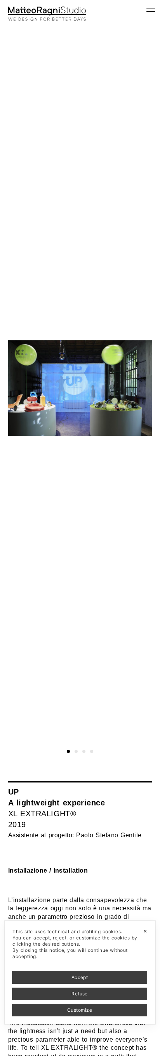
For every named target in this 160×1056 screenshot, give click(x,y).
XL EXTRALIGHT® (42, 813)
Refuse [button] (79, 994)
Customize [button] (79, 1010)
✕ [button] (145, 931)
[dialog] (80, 972)
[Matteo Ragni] (47, 9)
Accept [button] (79, 977)
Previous (13, 14)
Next (153, 14)
